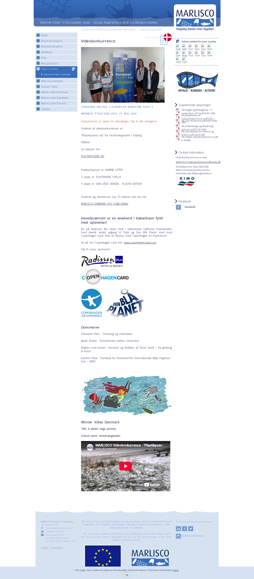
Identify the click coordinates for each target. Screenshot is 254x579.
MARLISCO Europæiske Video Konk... (117, 29)
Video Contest (49, 69)
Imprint (44, 547)
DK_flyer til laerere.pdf (199, 120)
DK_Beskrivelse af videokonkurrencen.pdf (198, 119)
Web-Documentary (52, 81)
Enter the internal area (192, 535)
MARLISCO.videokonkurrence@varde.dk (198, 162)
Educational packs (52, 46)
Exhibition (46, 52)
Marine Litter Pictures (54, 103)
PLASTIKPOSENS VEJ (92, 156)
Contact (46, 109)
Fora (43, 57)
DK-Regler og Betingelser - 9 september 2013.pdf (198, 111)
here (176, 570)
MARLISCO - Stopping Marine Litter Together (195, 18)
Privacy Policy (57, 547)
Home (44, 35)
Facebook (190, 206)
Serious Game (49, 86)
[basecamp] (178, 537)
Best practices (49, 63)
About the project (51, 41)
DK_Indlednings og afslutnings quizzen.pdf (197, 127)
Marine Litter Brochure (54, 92)
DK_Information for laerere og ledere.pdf (197, 133)
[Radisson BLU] (102, 266)
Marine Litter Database (55, 97)
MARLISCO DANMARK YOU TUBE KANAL (104, 203)
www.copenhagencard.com (140, 242)
